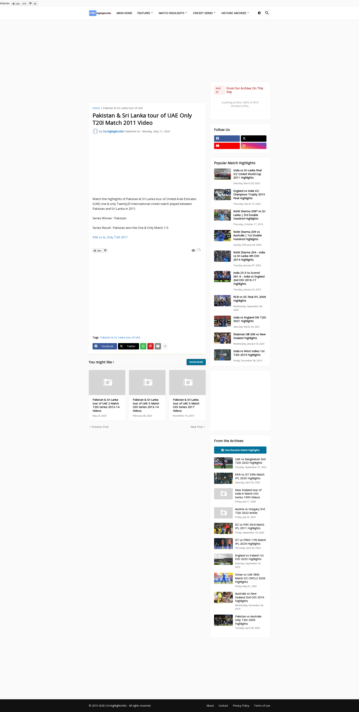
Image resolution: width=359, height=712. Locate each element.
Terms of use (262, 705)
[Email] (158, 346)
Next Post (197, 427)
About (210, 705)
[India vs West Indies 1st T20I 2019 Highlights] (222, 354)
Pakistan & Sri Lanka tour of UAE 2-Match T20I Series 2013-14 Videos (106, 405)
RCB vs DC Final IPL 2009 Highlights (249, 298)
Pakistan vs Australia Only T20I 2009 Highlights (248, 619)
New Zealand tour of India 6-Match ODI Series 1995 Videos (248, 493)
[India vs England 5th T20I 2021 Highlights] (222, 321)
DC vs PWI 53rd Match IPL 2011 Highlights (249, 526)
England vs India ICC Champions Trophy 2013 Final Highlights (249, 194)
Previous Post (100, 427)
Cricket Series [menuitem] (203, 13)
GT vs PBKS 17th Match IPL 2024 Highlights (250, 541)
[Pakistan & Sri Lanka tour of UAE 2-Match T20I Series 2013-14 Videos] (107, 382)
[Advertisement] (179, 50)
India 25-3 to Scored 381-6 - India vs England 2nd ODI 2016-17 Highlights (249, 278)
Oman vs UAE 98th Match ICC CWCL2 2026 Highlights (250, 578)
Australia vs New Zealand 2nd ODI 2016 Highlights (249, 597)
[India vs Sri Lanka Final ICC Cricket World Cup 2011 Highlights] (222, 174)
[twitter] (254, 138)
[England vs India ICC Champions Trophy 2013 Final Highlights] (222, 194)
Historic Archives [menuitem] (233, 13)
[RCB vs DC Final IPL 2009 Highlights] (222, 300)
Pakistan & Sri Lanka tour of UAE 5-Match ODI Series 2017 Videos (186, 405)
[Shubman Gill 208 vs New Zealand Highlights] (222, 338)
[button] (259, 13)
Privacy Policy (241, 705)
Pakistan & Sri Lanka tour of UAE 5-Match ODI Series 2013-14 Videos (146, 405)
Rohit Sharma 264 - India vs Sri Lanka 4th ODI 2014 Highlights (249, 256)
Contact (223, 705)
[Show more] (165, 346)
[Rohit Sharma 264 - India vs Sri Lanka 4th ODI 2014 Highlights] (222, 256)
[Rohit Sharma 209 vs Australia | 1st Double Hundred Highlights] (222, 235)
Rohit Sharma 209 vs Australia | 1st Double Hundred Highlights (247, 235)
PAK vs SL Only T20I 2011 (110, 237)
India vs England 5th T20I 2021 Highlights (249, 319)
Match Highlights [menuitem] (171, 13)
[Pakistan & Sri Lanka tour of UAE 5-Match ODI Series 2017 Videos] (187, 382)
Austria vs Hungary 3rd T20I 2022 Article (250, 511)
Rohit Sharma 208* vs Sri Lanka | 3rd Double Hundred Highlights (249, 214)
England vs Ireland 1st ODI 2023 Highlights (249, 557)
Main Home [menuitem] (124, 13)
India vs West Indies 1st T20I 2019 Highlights (249, 353)
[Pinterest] (150, 346)
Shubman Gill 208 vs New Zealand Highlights (249, 336)
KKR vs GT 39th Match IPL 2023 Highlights (249, 476)
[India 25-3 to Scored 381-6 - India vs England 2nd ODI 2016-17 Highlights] (222, 276)
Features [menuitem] (143, 13)
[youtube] (227, 146)
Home (96, 108)
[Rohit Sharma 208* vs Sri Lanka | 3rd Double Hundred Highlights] (222, 215)
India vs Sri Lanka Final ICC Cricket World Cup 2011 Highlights (247, 173)
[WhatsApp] (143, 346)
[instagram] (254, 146)
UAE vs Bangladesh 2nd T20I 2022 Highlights (250, 461)
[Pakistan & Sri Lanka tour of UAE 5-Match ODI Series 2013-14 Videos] (147, 382)
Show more (196, 362)
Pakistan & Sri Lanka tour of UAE (123, 108)
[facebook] (227, 138)
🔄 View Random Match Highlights (240, 450)
